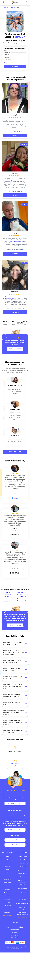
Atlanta (8, 856)
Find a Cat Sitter (15, 452)
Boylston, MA (7, 601)
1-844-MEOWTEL (15, 750)
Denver (7, 872)
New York (7, 886)
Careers (22, 877)
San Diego (7, 902)
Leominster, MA (7, 594)
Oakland (7, 889)
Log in (15, 840)
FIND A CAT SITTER (15, 349)
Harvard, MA (7, 592)
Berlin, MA (6, 599)
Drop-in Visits (22, 896)
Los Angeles (7, 879)
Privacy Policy (17, 947)
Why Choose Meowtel (22, 870)
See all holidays (22, 917)
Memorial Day (22, 907)
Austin (7, 859)
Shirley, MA (6, 597)
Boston (8, 863)
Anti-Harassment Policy (17, 948)
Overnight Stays (22, 899)
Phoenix (8, 895)
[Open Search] (26, 2)
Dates (7, 57)
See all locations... (7, 915)
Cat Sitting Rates (22, 866)
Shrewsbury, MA (21, 598)
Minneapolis (7, 882)
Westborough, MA (21, 601)
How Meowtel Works (22, 863)
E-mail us (15, 932)
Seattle (7, 909)
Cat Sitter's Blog (22, 888)
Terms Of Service (10, 947)
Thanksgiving (22, 912)
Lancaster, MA (20, 594)
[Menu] (3, 2)
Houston (7, 876)
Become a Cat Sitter (15, 803)
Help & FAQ (22, 884)
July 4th (22, 909)
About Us (22, 859)
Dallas (7, 869)
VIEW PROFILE (15, 135)
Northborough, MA (21, 596)
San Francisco (8, 905)
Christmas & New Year (22, 914)
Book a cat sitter (15, 829)
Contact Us (15, 764)
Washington (7, 912)
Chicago (7, 866)
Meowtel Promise (10, 616)
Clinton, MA (20, 592)
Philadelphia (7, 892)
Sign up (15, 844)
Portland (7, 899)
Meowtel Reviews (22, 873)
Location (7, 52)
